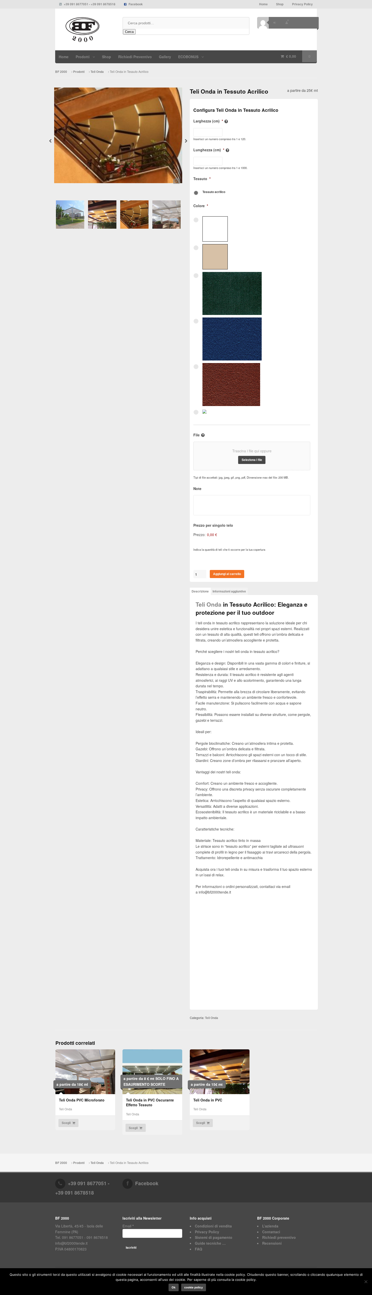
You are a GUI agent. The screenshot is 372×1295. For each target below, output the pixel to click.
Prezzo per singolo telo (213, 525)
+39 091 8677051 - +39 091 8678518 (89, 4)
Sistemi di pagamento (213, 1237)
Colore (200, 205)
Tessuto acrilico (213, 191)
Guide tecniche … (210, 1243)
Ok (173, 1287)
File (196, 435)
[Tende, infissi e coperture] (85, 29)
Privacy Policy (302, 4)
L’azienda (270, 1225)
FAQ (198, 1248)
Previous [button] (50, 142)
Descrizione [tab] (200, 591)
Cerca (129, 32)
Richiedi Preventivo (135, 56)
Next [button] (185, 142)
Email (128, 1225)
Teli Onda (97, 72)
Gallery (165, 56)
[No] (365, 1281)
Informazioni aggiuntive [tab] (229, 591)
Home (263, 4)
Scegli (66, 1123)
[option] (118, 137)
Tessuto (202, 178)
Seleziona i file (252, 460)
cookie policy (193, 1287)
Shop (279, 4)
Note (197, 488)
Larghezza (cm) (208, 121)
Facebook (136, 4)
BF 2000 (61, 72)
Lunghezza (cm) (208, 149)
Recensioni (272, 1243)
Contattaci (271, 1231)
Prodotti (79, 72)
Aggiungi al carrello (227, 574)
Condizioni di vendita (213, 1225)
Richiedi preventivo (279, 1237)
